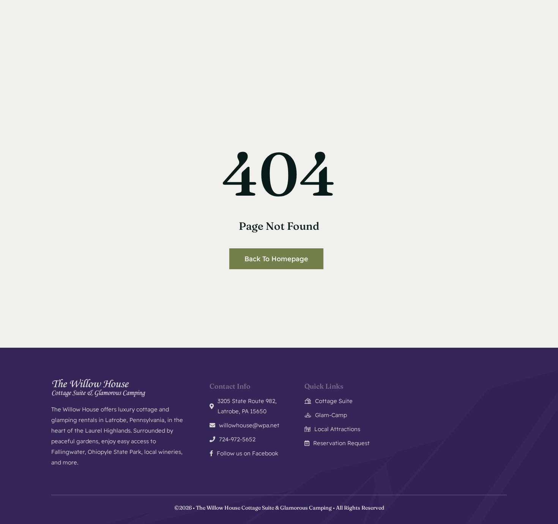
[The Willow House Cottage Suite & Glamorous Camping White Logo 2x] (98, 381)
